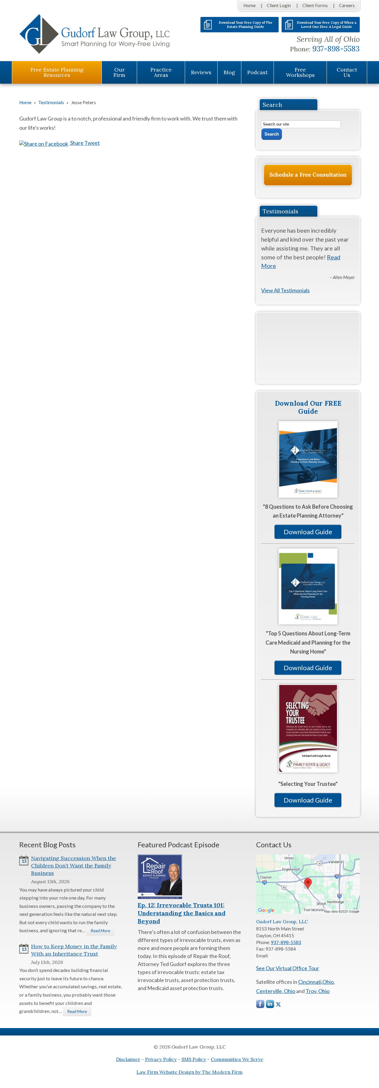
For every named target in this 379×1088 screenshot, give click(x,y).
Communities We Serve (237, 1059)
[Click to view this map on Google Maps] (308, 912)
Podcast (257, 72)
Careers (347, 5)
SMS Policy (194, 1059)
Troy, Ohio (318, 991)
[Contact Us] (308, 175)
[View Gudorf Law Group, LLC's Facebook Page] (260, 1005)
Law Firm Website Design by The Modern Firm (189, 1072)
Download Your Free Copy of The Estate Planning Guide (245, 24)
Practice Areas (161, 72)
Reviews (201, 72)
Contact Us (347, 72)
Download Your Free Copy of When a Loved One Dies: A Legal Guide (326, 24)
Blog (229, 72)
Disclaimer (128, 1059)
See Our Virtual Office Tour (287, 968)
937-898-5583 (336, 48)
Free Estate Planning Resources (56, 72)
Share (76, 142)
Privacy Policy (161, 1059)
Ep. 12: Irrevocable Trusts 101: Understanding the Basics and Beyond (181, 913)
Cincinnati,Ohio (316, 981)
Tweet (92, 142)
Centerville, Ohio (275, 991)
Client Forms (315, 5)
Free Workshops (300, 72)
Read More (100, 930)
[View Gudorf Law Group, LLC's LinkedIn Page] (270, 1005)
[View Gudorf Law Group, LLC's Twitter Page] (278, 1004)
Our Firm (119, 72)
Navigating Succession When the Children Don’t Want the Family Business (73, 865)
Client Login (279, 5)
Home (249, 5)
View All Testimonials (285, 290)
